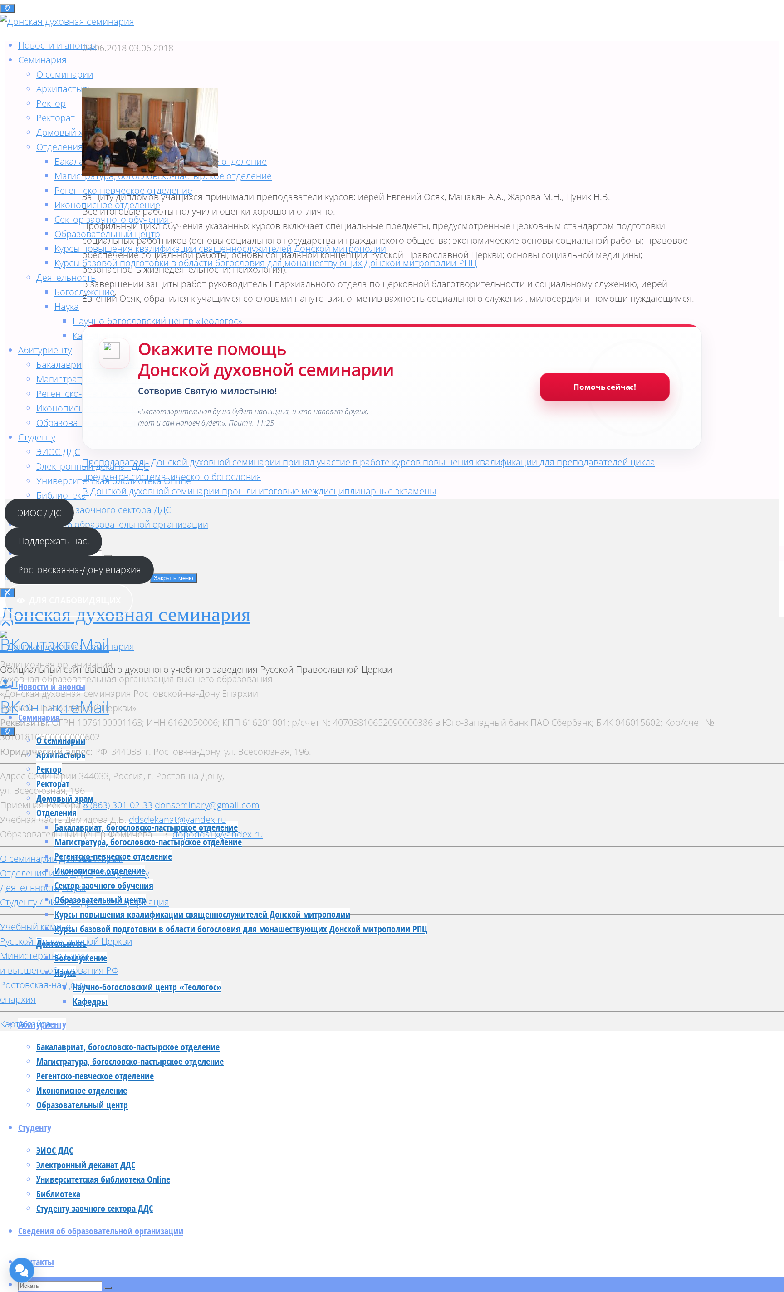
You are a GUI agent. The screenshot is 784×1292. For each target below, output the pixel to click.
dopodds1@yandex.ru (217, 834)
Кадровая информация (120, 902)
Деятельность (29, 887)
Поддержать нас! (53, 541)
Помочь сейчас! (604, 387)
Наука (74, 887)
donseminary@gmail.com (207, 805)
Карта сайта (25, 1024)
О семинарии (28, 858)
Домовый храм (91, 858)
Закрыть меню (173, 578)
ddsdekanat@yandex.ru (177, 819)
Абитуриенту (122, 873)
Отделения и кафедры (46, 873)
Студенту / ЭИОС (34, 902)
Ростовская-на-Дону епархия (79, 569)
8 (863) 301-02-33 (117, 805)
